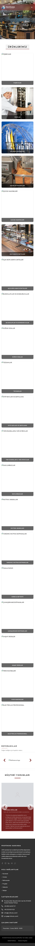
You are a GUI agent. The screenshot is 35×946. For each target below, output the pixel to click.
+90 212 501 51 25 (9, 909)
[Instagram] (5, 863)
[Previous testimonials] (4, 807)
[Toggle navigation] (32, 7)
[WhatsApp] (15, 863)
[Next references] (31, 760)
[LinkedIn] (9, 863)
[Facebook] (2, 863)
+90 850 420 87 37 (10, 906)
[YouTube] (12, 863)
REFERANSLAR (9, 746)
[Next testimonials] (31, 807)
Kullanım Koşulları (22, 940)
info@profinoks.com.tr (11, 913)
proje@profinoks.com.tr (11, 916)
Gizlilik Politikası (12, 940)
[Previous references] (4, 760)
